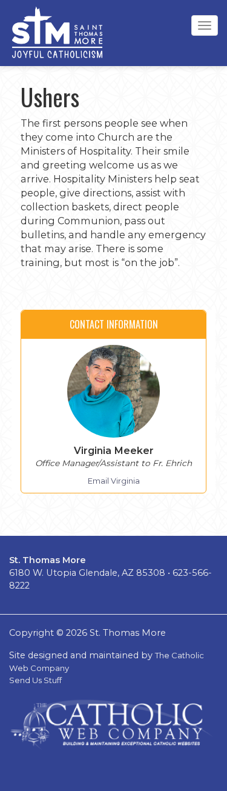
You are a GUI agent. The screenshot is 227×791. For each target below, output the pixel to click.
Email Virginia (114, 481)
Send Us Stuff (35, 680)
